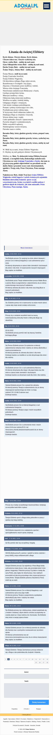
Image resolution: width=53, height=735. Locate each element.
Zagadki (5, 719)
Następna (38, 709)
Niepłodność (37, 719)
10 (32, 659)
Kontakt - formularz (30, 725)
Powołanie (23, 719)
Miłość (18, 719)
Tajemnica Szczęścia (25, 721)
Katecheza (12, 721)
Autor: (26, 672)
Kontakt (38, 725)
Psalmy (39, 721)
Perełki (44, 721)
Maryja (17, 721)
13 (43, 659)
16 (40, 662)
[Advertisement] (26, 28)
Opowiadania (11, 719)
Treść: (26, 681)
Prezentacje (6, 721)
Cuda (48, 721)
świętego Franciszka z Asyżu (29, 161)
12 (40, 659)
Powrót (26, 709)
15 (36, 662)
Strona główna (26, 714)
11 (36, 659)
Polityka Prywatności (18, 725)
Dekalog (34, 721)
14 (47, 659)
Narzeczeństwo (45, 719)
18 (47, 662)
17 (43, 662)
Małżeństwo (30, 719)
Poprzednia (14, 709)
